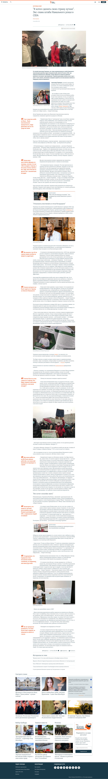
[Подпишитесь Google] (55, 767)
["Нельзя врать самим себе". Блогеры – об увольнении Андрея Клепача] (54, 707)
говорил (62, 362)
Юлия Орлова (36, 18)
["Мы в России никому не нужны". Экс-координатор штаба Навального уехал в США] (41, 196)
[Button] (61, 25)
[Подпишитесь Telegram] (67, 767)
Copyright (37, 774)
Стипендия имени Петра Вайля (23, 769)
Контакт (17, 774)
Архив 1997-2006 (19, 771)
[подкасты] (99, 2)
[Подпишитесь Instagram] (70, 767)
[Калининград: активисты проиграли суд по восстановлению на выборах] (41, 528)
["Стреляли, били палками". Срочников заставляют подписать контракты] (64, 730)
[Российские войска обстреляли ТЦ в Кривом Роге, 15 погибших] (44, 748)
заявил (56, 354)
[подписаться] (79, 767)
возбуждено (69, 210)
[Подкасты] (76, 767)
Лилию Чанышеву (63, 106)
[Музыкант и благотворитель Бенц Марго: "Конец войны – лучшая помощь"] (28, 684)
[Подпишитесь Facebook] (58, 767)
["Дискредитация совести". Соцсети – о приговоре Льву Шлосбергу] (25, 730)
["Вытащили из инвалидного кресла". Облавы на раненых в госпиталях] (64, 748)
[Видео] (95, 2)
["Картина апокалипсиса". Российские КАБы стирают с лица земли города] (25, 748)
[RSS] (73, 767)
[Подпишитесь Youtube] (64, 767)
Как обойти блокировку (40, 769)
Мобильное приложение (21, 767)
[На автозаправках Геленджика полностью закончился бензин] (44, 730)
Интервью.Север (37, 6)
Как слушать (37, 767)
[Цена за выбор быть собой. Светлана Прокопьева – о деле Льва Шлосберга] (54, 684)
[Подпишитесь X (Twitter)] (61, 767)
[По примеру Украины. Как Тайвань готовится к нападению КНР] (80, 707)
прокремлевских (59, 365)
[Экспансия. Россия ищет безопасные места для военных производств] (28, 707)
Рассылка (37, 771)
